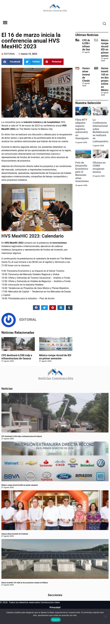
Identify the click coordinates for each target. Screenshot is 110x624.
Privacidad (55, 607)
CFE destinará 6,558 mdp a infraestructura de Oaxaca (16, 357)
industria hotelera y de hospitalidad (41, 122)
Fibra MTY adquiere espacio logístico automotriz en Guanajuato (82, 129)
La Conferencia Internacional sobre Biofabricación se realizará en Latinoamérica (101, 130)
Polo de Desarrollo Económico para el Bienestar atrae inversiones (82, 172)
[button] (5, 22)
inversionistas (59, 242)
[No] (105, 616)
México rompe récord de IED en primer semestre (55, 357)
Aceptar (55, 620)
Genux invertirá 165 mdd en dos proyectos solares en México (24, 583)
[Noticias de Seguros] (54, 9)
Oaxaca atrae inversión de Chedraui (87, 74)
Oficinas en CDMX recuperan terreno (99, 167)
